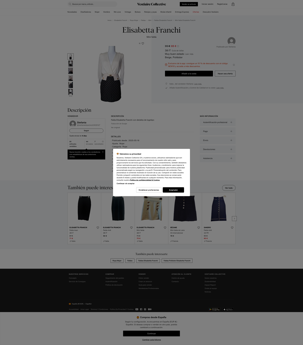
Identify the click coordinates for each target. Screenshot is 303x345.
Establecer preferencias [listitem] (149, 190)
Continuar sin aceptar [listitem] (126, 183)
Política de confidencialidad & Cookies (145, 180)
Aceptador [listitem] (173, 190)
